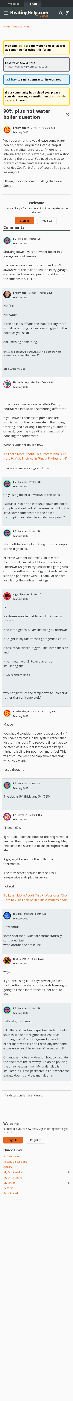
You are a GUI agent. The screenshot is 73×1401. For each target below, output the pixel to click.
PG (14, 238)
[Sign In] (67, 13)
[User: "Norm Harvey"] (7, 384)
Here (22, 45)
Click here (11, 79)
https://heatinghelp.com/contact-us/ (26, 66)
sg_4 (15, 594)
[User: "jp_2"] (7, 960)
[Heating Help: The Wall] (29, 13)
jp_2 (15, 958)
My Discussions (12, 1177)
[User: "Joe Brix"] (7, 915)
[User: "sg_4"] (7, 596)
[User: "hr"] (7, 817)
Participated (10, 1193)
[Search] (60, 13)
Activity (7, 1167)
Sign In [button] (24, 220)
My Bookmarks (36, 1172)
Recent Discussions (15, 1161)
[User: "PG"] (7, 240)
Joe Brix (17, 914)
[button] (67, 114)
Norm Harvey (21, 382)
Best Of (8, 1188)
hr (14, 814)
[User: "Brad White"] (7, 294)
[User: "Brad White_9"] (7, 130)
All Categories (11, 1156)
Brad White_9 (21, 127)
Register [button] (47, 220)
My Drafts (36, 1182)
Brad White (19, 292)
